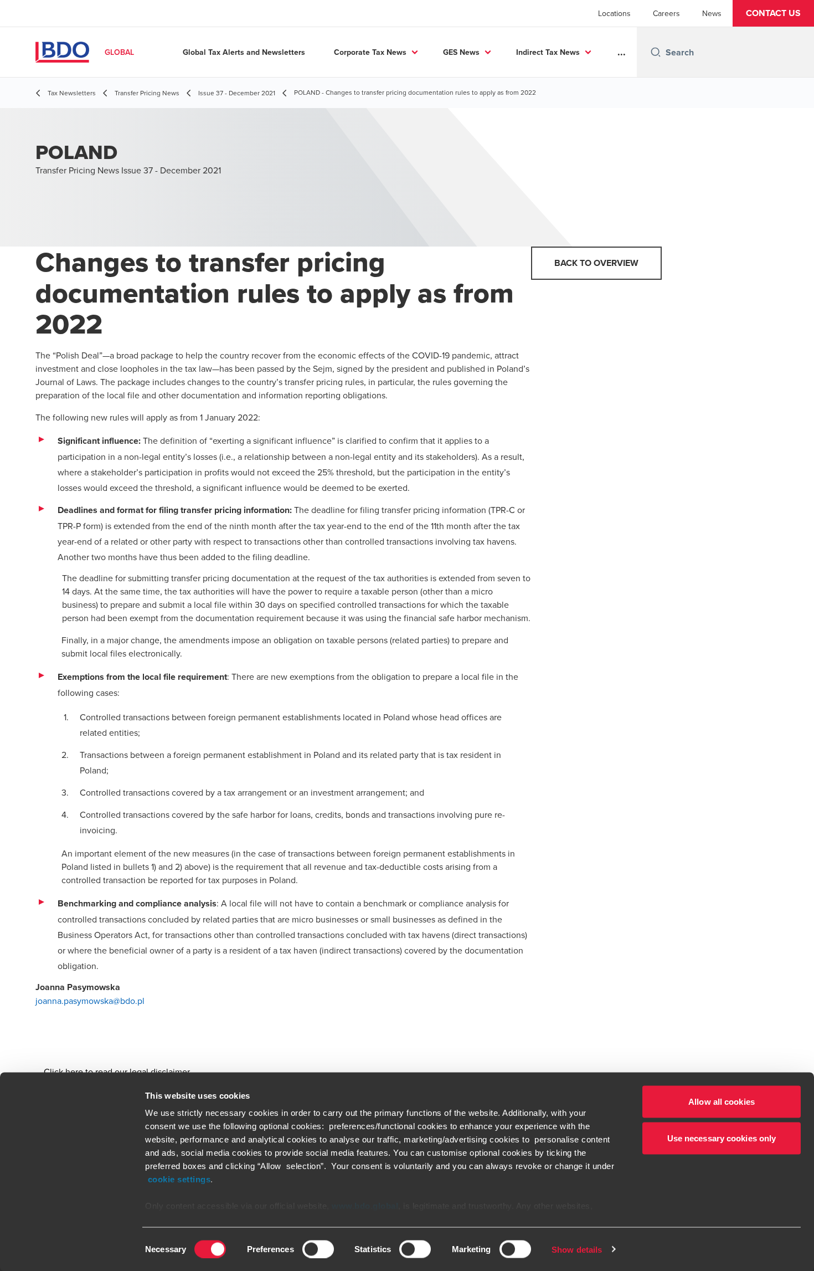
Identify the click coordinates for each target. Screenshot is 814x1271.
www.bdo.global (365, 1206)
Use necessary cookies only (721, 1137)
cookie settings (179, 1179)
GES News (461, 52)
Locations (614, 13)
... (621, 52)
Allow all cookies (721, 1101)
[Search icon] (655, 52)
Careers (666, 13)
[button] (773, 13)
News (712, 13)
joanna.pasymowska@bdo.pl (90, 1001)
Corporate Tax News (370, 52)
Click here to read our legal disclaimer (117, 1071)
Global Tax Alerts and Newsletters (244, 52)
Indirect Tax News (548, 52)
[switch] (318, 1249)
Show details (577, 1249)
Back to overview (596, 263)
